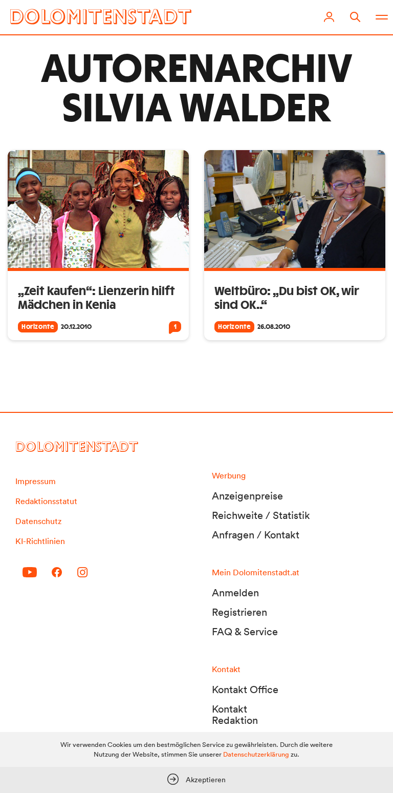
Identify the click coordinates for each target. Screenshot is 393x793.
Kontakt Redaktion (235, 714)
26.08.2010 (273, 327)
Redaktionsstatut (46, 501)
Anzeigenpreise (247, 496)
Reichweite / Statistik (261, 515)
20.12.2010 (76, 327)
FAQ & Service (245, 631)
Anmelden (235, 593)
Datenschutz (38, 521)
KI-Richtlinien (40, 541)
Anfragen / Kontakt (255, 535)
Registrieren (239, 612)
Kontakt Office (245, 689)
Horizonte (37, 327)
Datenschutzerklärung (256, 754)
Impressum (35, 481)
